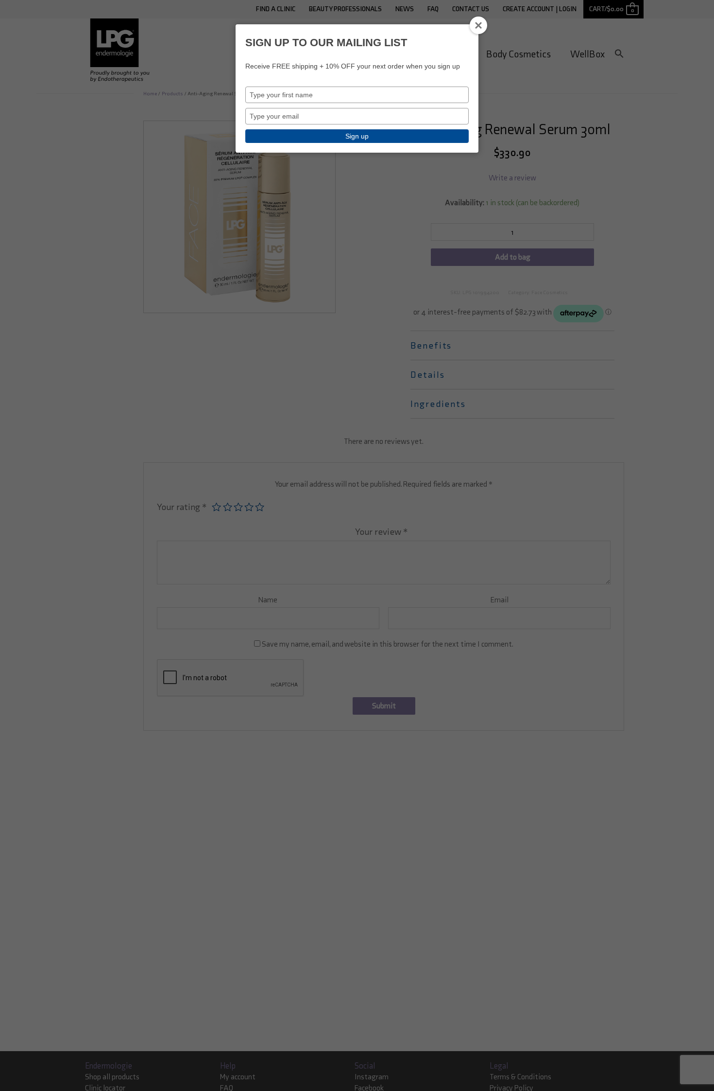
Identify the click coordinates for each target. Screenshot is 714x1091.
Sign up (357, 136)
